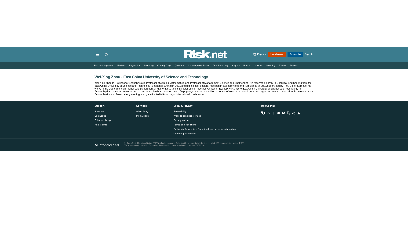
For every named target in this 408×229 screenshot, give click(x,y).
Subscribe (295, 54)
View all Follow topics (263, 113)
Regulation (135, 65)
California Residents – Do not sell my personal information (205, 129)
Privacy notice (181, 120)
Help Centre (101, 124)
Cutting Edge (164, 65)
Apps (288, 113)
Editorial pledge (103, 120)
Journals (257, 65)
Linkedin (268, 113)
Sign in (309, 54)
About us (99, 111)
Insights (236, 65)
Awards (294, 65)
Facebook (273, 113)
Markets (121, 65)
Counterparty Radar (198, 65)
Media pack (142, 115)
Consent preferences (185, 133)
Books (246, 65)
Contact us (100, 115)
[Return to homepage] (205, 57)
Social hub (293, 113)
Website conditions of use (187, 115)
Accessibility (180, 111)
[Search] (106, 54)
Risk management (103, 65)
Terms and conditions (185, 124)
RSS (299, 113)
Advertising (142, 111)
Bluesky (283, 113)
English (261, 54)
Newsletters (277, 54)
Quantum (180, 65)
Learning (270, 65)
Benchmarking (220, 65)
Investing (149, 65)
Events (282, 65)
